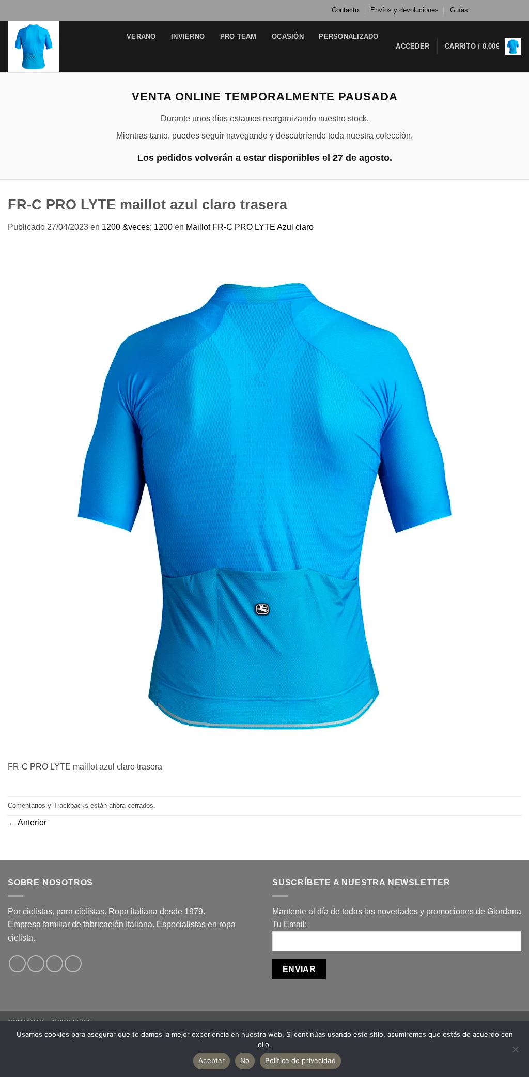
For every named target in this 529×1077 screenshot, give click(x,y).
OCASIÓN (288, 36)
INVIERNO (188, 36)
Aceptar (211, 1060)
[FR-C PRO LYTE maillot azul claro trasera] (264, 502)
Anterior (27, 822)
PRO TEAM (238, 36)
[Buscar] (134, 56)
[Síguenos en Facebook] (487, 10)
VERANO (141, 36)
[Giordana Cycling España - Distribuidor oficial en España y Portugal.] (59, 46)
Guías (459, 10)
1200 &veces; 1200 (137, 227)
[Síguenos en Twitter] (506, 10)
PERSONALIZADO (348, 36)
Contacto (345, 10)
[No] (515, 1052)
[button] (412, 46)
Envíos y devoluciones (404, 10)
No (245, 1060)
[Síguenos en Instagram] (496, 10)
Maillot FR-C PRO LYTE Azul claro (250, 227)
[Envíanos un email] (516, 10)
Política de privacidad (300, 1060)
